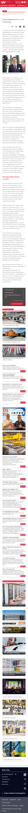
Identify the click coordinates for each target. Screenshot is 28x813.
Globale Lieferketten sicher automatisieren (13, 394)
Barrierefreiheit (6, 802)
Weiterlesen (23, 371)
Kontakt (21, 805)
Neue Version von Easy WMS (9, 457)
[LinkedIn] (25, 775)
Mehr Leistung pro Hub (8, 569)
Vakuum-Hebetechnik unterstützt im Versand (11, 547)
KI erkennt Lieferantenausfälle (11, 325)
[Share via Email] (16, 26)
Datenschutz (13, 799)
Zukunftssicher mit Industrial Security (12, 384)
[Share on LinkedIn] (20, 26)
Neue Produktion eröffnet (9, 500)
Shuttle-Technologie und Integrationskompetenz (8, 374)
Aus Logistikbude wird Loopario (10, 511)
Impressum (5, 799)
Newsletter (18, 2)
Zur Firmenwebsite (16, 304)
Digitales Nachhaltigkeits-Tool (10, 489)
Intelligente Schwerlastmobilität (10, 537)
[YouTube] (25, 784)
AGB (19, 799)
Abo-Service (5, 784)
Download (4, 776)
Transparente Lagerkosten (9, 717)
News (4, 11)
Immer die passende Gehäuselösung (12, 526)
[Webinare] (25, 788)
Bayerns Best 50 (6, 469)
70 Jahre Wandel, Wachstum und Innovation (13, 518)
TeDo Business (6, 779)
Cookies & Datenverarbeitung (10, 805)
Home (3, 13)
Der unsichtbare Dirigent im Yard (11, 342)
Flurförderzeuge (9, 13)
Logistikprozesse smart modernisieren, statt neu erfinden (13, 359)
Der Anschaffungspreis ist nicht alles (12, 759)
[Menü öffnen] (26, 5)
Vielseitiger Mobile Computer (10, 482)
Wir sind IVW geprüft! (7, 774)
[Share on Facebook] (24, 26)
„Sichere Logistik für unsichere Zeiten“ (12, 697)
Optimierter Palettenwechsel (9, 738)
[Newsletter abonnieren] (25, 779)
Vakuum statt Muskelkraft (9, 365)
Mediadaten (5, 782)
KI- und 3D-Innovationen (8, 558)
